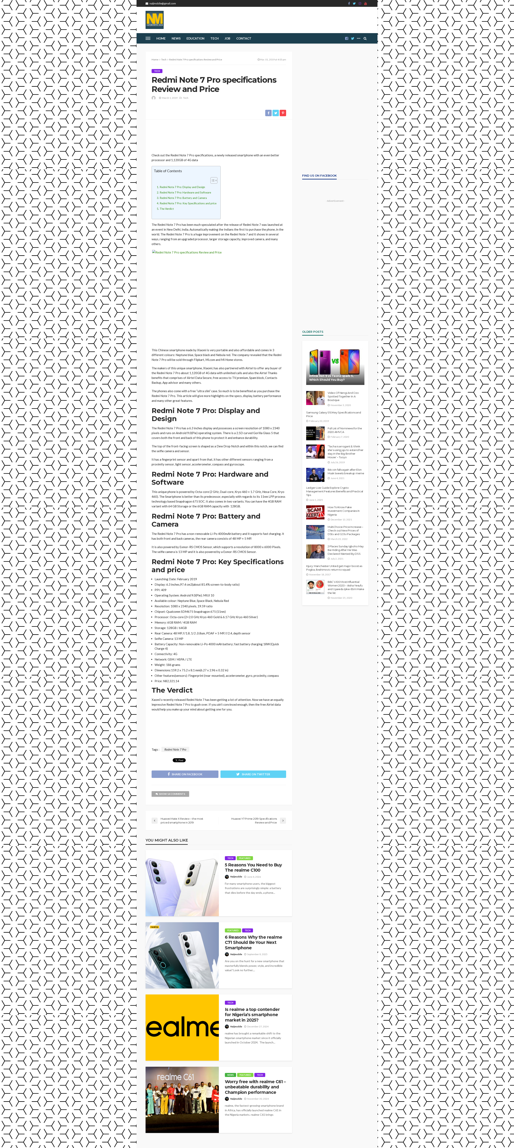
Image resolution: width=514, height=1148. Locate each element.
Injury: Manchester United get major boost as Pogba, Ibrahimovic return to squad (334, 567)
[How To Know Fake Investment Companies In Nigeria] (315, 512)
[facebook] (349, 3)
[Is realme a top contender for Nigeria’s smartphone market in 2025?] (182, 1027)
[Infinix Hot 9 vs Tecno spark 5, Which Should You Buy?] (335, 366)
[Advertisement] (219, 134)
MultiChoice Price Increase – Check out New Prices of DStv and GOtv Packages (345, 530)
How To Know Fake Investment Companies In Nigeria (344, 511)
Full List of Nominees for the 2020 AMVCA (345, 430)
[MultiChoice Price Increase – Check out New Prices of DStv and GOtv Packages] (315, 532)
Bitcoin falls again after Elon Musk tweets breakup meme (346, 471)
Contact (243, 38)
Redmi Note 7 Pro (175, 749)
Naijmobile (236, 876)
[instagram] (360, 3)
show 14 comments (172, 793)
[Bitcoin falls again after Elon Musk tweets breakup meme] (315, 475)
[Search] (365, 38)
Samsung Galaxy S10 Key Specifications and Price (333, 414)
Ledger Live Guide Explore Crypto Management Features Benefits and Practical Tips (334, 491)
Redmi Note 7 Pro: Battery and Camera (183, 197)
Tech (157, 71)
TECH (214, 38)
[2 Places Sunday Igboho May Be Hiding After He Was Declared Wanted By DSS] (315, 551)
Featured (245, 858)
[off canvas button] (148, 38)
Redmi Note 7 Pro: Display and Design (182, 187)
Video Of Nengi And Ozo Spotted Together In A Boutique (343, 396)
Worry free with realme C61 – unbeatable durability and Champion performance (255, 1087)
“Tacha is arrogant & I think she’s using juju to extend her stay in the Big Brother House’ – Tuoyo (345, 452)
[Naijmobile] (155, 20)
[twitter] (354, 3)
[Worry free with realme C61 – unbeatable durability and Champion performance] (182, 1100)
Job (227, 38)
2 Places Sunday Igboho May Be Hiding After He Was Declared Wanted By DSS (345, 550)
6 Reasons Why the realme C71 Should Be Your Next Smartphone (253, 942)
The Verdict (167, 208)
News (176, 38)
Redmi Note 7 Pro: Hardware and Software (185, 192)
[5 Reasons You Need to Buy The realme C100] (182, 883)
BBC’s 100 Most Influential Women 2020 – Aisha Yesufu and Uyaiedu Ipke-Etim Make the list (346, 587)
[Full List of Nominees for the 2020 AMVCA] (315, 433)
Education (195, 38)
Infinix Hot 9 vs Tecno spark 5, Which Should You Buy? (331, 378)
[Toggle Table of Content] (211, 180)
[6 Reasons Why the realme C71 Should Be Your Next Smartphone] (182, 955)
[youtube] (365, 3)
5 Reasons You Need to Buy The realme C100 (253, 867)
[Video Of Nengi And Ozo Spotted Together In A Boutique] (315, 398)
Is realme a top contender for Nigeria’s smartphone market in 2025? (252, 1015)
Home (161, 38)
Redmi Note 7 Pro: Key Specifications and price (188, 203)
